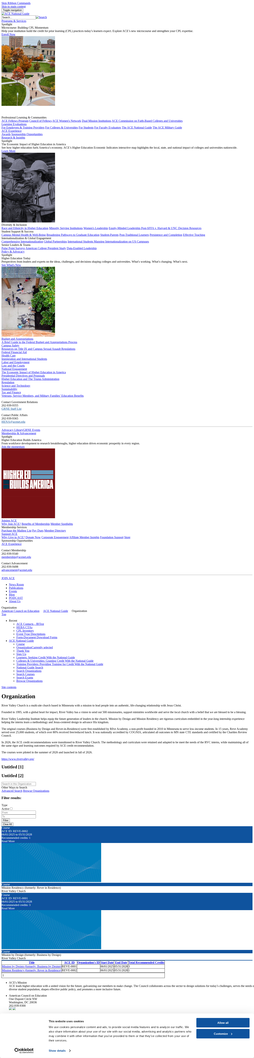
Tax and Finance (11, 392)
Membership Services (14, 527)
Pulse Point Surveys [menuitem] (13, 248)
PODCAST (16, 597)
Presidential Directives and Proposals (23, 375)
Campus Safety (10, 345)
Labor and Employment (15, 362)
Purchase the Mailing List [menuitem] (16, 530)
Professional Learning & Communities (23, 117)
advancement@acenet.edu (16, 570)
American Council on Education (20, 611)
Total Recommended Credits (146, 962)
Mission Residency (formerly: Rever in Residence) (31, 970)
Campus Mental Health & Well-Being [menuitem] (23, 234)
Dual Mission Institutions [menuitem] (96, 120)
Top (3, 614)
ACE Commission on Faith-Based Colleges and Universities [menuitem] (147, 120)
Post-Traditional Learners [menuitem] (134, 234)
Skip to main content (13, 6)
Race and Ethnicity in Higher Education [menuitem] (24, 228)
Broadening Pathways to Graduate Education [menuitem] (72, 234)
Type (4, 805)
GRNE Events (31, 430)
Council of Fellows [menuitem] (40, 120)
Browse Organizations (36, 790)
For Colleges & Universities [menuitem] (61, 127)
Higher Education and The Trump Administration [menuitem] (30, 379)
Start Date (107, 962)
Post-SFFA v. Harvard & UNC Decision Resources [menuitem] (171, 228)
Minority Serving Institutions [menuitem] (66, 228)
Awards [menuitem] (6, 134)
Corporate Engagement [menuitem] (55, 537)
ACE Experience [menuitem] (11, 544)
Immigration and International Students (24, 358)
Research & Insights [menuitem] (13, 137)
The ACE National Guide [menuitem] (137, 127)
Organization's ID (88, 962)
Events (13, 591)
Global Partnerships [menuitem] (55, 241)
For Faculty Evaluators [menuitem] (107, 127)
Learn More (8, 151)
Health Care (8, 355)
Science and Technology (15, 385)
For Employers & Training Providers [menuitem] (22, 127)
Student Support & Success (17, 231)
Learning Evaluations (14, 124)
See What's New (11, 265)
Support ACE (9, 534)
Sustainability (9, 389)
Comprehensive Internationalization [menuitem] (22, 241)
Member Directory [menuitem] (55, 530)
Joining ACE (9, 520)
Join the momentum (13, 446)
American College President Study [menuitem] (45, 248)
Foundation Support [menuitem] (111, 537)
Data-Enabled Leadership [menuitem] (82, 248)
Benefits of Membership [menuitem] (36, 523)
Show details (57, 1050)
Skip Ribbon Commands (15, 3)
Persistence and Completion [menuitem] (166, 234)
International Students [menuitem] (81, 241)
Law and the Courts (13, 365)
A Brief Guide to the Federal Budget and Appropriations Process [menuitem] (39, 342)
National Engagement (14, 369)
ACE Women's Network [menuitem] (66, 120)
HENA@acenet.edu (13, 421)
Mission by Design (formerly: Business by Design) (31, 966)
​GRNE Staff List (11, 408)
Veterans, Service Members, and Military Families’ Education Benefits (42, 395)
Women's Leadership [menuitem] (95, 228)
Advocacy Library (12, 430)
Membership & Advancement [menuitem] (18, 433)
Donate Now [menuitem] (33, 537)
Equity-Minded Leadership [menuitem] (125, 228)
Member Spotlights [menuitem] (62, 523)
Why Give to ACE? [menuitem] (13, 537)
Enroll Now (8, 34)
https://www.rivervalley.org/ (17, 759)
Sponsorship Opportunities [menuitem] (27, 134)
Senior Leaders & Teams (15, 244)
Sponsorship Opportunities (17, 540)
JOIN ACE (8, 578)
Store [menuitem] (127, 537)
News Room (16, 584)
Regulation (7, 382)
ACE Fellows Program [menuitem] (14, 120)
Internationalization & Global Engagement (26, 238)
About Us (14, 601)
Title (32, 962)
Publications (16, 587)
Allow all (223, 1022)
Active (5, 808)
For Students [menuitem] (86, 127)
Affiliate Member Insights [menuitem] (84, 537)
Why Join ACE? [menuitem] (11, 523)
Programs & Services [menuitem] (13, 21)
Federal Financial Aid (14, 352)
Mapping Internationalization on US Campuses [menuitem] (121, 241)
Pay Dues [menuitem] (38, 530)
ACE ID (69, 962)
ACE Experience (11, 130)
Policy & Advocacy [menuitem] (13, 251)
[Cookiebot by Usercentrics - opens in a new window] (24, 1051)
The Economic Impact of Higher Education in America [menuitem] (33, 372)
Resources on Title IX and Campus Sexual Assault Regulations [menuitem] (38, 348)
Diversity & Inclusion (14, 224)
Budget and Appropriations (17, 338)
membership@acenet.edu (16, 557)
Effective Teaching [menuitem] (194, 234)
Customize (221, 1033)
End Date (121, 962)
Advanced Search (11, 790)
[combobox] (18, 17)
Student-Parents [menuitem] (109, 234)
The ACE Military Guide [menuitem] (167, 127)
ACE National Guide (55, 611)
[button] (41, 17)
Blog (12, 594)
